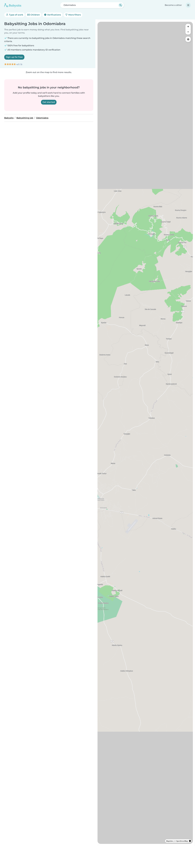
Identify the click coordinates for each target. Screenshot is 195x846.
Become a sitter (173, 5)
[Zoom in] (188, 26)
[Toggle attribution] (190, 841)
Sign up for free (14, 57)
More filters (74, 15)
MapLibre (169, 841)
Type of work (15, 15)
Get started (49, 102)
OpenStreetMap (182, 841)
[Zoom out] (188, 31)
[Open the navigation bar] (188, 5)
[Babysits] (12, 5)
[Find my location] (188, 39)
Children (35, 15)
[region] (145, 433)
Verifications (54, 15)
